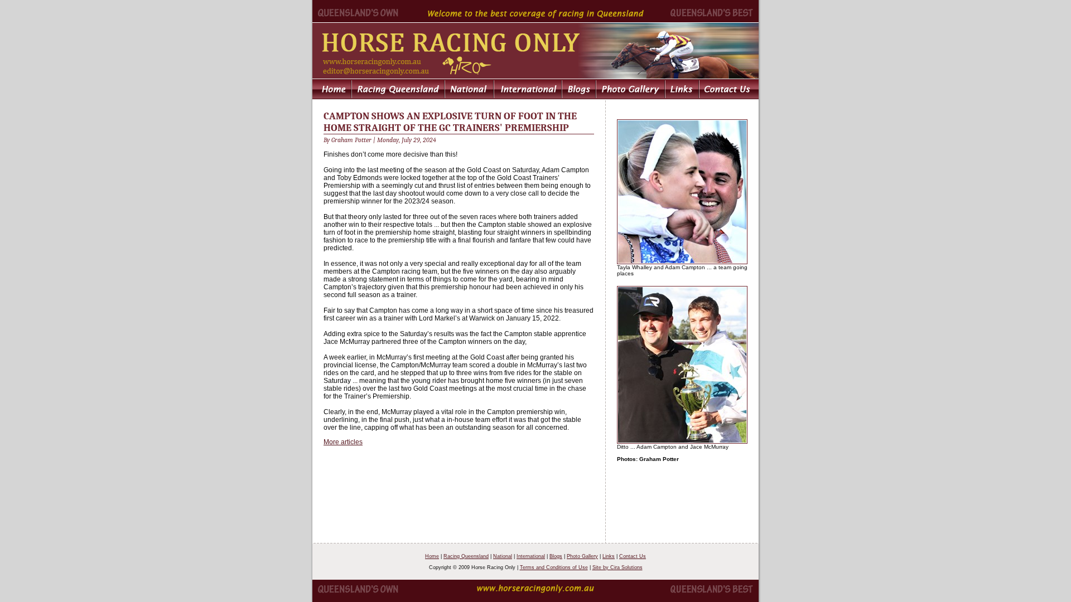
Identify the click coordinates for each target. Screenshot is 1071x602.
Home (432, 556)
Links (608, 556)
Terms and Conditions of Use (554, 567)
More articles (343, 442)
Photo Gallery (582, 556)
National (502, 556)
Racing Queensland (466, 556)
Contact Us (632, 556)
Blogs (555, 556)
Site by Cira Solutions (617, 567)
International (531, 556)
